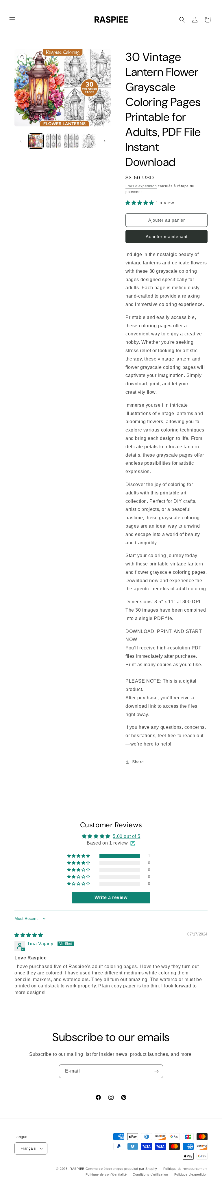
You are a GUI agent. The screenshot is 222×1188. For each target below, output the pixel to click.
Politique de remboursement (185, 1168)
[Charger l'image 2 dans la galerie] (53, 141)
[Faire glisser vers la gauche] (20, 141)
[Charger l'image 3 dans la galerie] (71, 141)
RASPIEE (77, 1168)
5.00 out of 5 (126, 836)
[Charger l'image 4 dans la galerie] (89, 141)
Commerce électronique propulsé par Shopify (121, 1168)
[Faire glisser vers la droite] (104, 141)
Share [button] (138, 761)
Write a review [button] (111, 897)
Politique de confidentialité (106, 1174)
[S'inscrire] (156, 1071)
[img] (28, 935)
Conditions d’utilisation (150, 1174)
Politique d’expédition (191, 1174)
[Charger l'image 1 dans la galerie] (36, 141)
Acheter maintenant (167, 236)
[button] (12, 19)
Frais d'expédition (141, 186)
